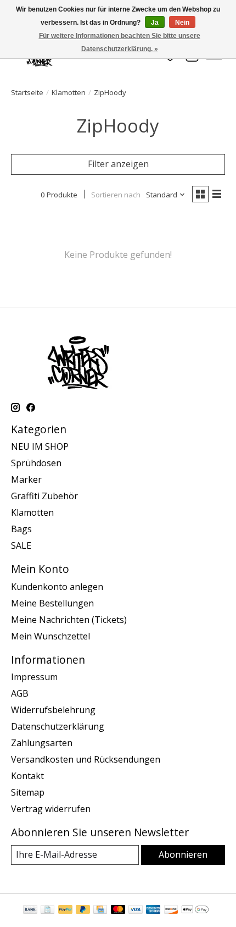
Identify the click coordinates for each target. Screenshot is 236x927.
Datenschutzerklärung (57, 726)
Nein (182, 22)
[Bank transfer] (30, 910)
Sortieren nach (116, 195)
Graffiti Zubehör (44, 496)
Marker (26, 479)
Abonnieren (183, 854)
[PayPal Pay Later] (83, 910)
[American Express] (153, 910)
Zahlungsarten (41, 743)
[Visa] (135, 910)
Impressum (34, 677)
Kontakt (27, 776)
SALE (21, 545)
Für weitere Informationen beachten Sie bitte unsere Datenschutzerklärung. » (119, 42)
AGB (20, 693)
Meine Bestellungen (52, 603)
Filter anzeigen (118, 164)
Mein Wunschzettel (50, 636)
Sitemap (27, 792)
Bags (21, 529)
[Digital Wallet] (195, 910)
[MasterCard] (118, 910)
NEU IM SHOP (40, 446)
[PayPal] (65, 910)
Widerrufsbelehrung (53, 710)
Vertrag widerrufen (51, 809)
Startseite (27, 92)
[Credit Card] (100, 910)
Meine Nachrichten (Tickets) (69, 620)
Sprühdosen (36, 463)
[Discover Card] (171, 910)
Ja (155, 22)
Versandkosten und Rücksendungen (85, 759)
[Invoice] (47, 910)
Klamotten (69, 92)
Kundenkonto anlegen (57, 587)
